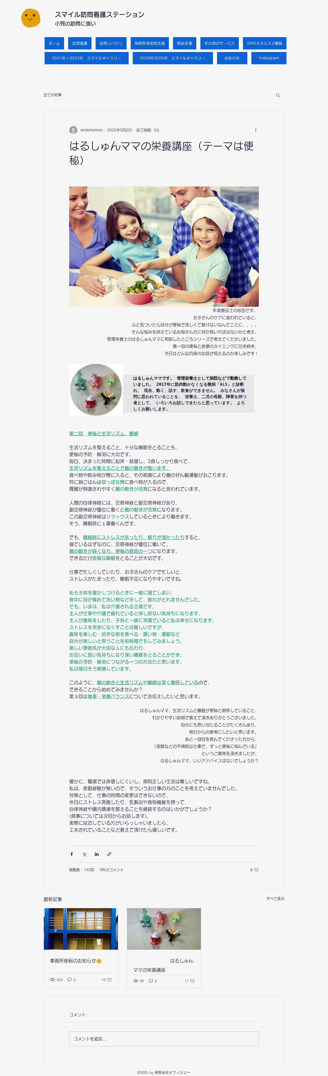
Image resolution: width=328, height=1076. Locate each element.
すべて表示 (275, 898)
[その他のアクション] (256, 130)
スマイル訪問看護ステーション (100, 14)
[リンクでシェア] (109, 854)
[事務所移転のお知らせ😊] (81, 929)
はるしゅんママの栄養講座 (163, 965)
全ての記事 (52, 95)
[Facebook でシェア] (71, 854)
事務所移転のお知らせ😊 (76, 960)
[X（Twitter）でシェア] (84, 854)
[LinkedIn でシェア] (96, 854)
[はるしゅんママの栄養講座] (164, 929)
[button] (277, 95)
